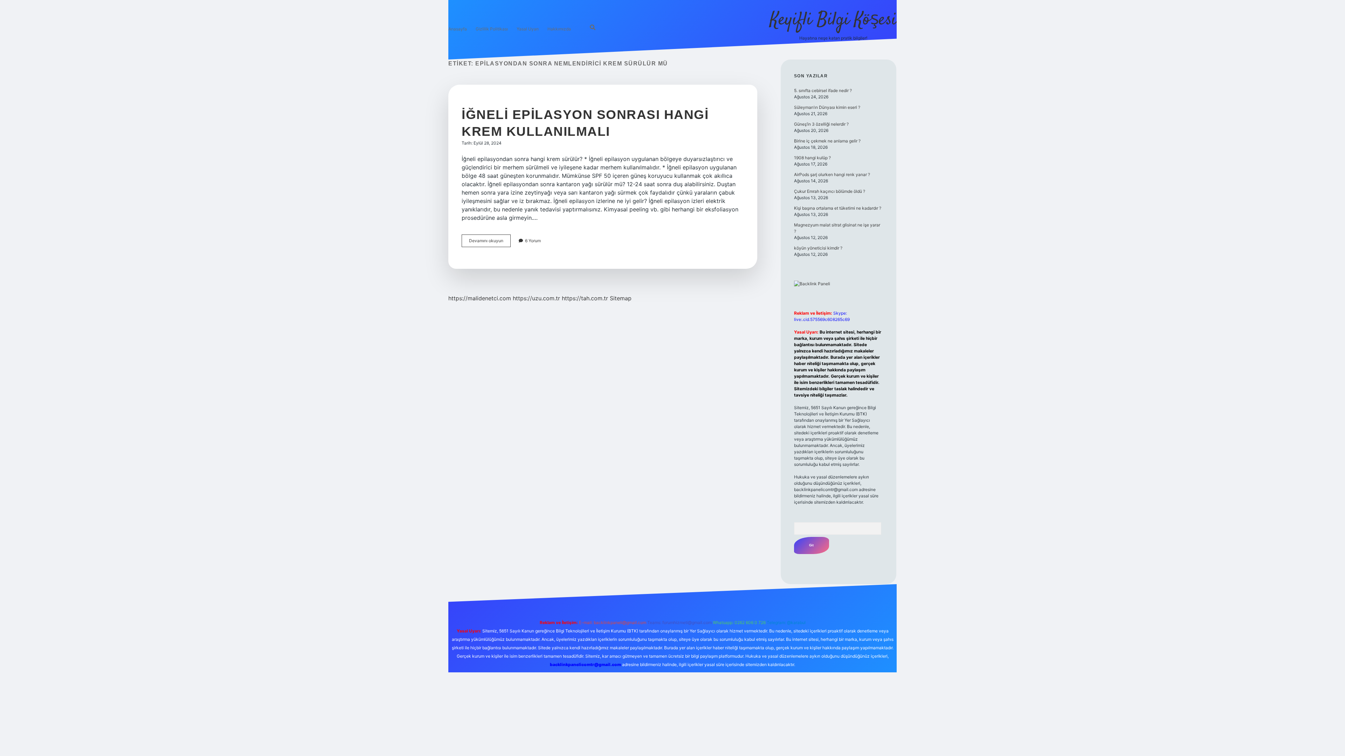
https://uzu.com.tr (536, 298)
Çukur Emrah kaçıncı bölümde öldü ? (829, 191)
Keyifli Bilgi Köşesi (833, 20)
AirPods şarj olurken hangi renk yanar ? (832, 174)
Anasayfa (457, 28)
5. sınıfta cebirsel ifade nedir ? (823, 90)
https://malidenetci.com (479, 298)
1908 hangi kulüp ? (812, 157)
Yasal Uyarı (528, 28)
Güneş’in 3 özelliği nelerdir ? (821, 124)
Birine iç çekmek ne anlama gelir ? (827, 141)
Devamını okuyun (490, 242)
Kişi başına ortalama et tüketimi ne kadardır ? (837, 208)
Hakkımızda (559, 28)
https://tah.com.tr (585, 298)
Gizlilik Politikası (492, 28)
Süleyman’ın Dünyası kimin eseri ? (827, 107)
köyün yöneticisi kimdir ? (818, 248)
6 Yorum (533, 240)
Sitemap (621, 298)
